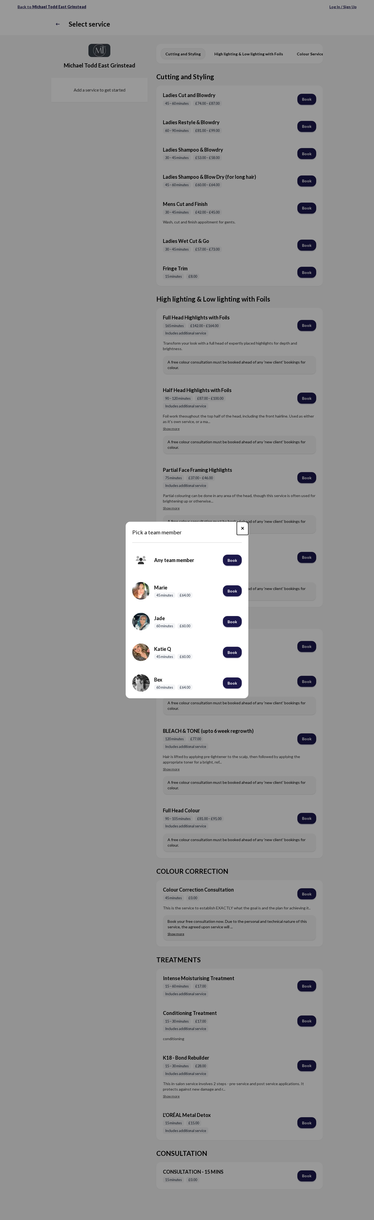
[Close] (242, 528)
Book (232, 560)
